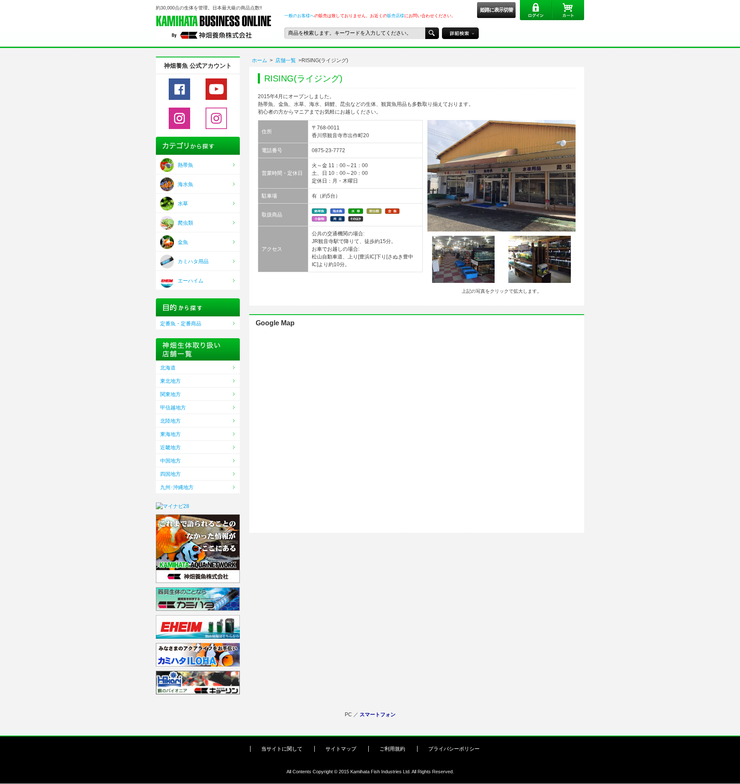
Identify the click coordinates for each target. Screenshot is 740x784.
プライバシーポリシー (454, 749)
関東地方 (170, 394)
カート (568, 10)
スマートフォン (378, 715)
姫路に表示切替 (496, 10)
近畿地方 (170, 448)
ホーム (259, 60)
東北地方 (170, 381)
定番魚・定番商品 (180, 324)
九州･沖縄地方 (177, 487)
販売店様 (395, 15)
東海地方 (170, 434)
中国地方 (170, 461)
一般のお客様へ (299, 15)
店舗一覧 (285, 60)
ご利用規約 (392, 749)
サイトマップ (340, 749)
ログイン (536, 10)
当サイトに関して (281, 749)
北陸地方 (170, 421)
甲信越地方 (173, 408)
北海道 (168, 368)
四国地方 (170, 474)
